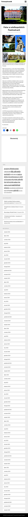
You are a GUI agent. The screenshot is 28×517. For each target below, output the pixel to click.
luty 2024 (6, 347)
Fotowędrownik (6, 1)
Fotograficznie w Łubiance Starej (11, 206)
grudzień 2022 (7, 401)
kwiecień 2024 (7, 340)
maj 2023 (6, 382)
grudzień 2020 (7, 494)
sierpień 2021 (7, 463)
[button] (8, 39)
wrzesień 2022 (7, 413)
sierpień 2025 (7, 278)
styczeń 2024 (7, 351)
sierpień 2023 (7, 370)
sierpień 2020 (7, 510)
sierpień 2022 (7, 417)
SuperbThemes (21, 515)
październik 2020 (7, 502)
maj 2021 (6, 475)
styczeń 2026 (7, 258)
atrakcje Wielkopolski (11, 169)
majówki (7, 174)
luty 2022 (6, 440)
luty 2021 (6, 486)
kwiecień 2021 (7, 479)
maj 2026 (6, 243)
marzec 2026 (7, 251)
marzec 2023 (7, 390)
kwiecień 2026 (7, 247)
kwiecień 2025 (7, 293)
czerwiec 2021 (7, 471)
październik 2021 (7, 455)
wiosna (6, 188)
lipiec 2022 (6, 421)
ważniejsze (15, 185)
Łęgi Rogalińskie (9, 192)
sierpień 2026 (7, 231)
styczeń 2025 (7, 305)
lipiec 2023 (6, 374)
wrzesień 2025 (7, 274)
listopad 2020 (7, 498)
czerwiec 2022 (7, 425)
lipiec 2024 (6, 328)
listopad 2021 (7, 452)
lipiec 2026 (6, 235)
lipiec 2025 (6, 282)
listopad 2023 (7, 359)
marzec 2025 (7, 297)
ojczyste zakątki (17, 179)
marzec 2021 (7, 483)
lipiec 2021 (6, 467)
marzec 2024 (7, 343)
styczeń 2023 (7, 398)
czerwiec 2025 (7, 286)
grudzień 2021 (7, 448)
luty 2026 (6, 255)
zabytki (16, 190)
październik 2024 (7, 316)
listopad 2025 (7, 266)
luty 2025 (6, 301)
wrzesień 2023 (7, 367)
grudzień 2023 (7, 355)
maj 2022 (6, 428)
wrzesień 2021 (7, 459)
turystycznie (8, 182)
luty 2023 (6, 394)
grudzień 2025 (7, 262)
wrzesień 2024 (7, 320)
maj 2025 (6, 289)
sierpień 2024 (7, 324)
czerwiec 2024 (7, 332)
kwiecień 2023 (7, 386)
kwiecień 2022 (7, 432)
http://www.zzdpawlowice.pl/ (8, 121)
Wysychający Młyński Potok (10, 212)
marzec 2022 (7, 436)
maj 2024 (6, 336)
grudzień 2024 (7, 309)
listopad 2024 (7, 313)
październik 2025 (7, 270)
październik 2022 (7, 409)
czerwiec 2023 (7, 378)
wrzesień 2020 (7, 506)
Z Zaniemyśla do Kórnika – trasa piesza (12, 216)
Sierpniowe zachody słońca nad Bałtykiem (13, 221)
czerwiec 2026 (7, 239)
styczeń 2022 (7, 444)
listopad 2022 (7, 405)
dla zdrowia (15, 171)
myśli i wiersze (13, 174)
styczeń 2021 (7, 490)
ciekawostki (7, 171)
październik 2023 (7, 363)
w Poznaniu (10, 190)
